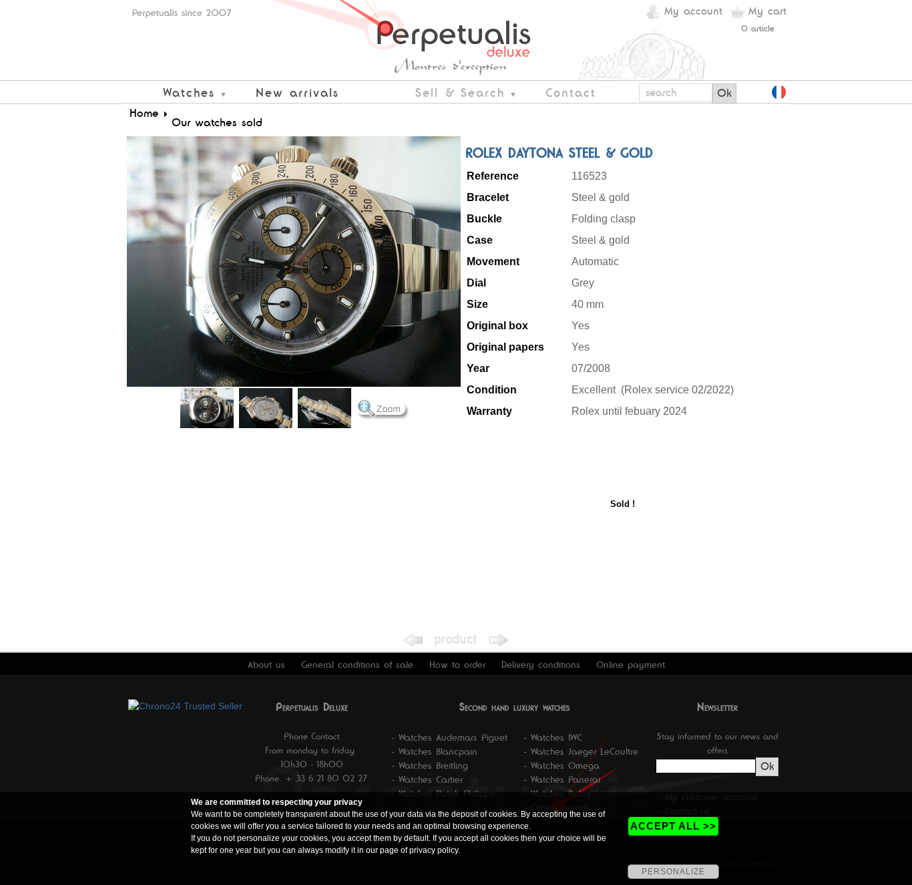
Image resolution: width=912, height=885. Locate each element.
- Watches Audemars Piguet (449, 737)
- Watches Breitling (429, 765)
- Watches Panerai (561, 779)
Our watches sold (217, 122)
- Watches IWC (552, 737)
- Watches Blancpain (434, 751)
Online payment (630, 665)
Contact (570, 92)
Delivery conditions (540, 665)
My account (693, 11)
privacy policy (433, 850)
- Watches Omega (561, 765)
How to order (457, 665)
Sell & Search (460, 92)
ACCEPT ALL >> (673, 826)
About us (266, 665)
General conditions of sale (357, 665)
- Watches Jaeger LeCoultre (580, 751)
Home (144, 113)
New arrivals (297, 92)
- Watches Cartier (427, 779)
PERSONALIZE (673, 871)
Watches (189, 92)
